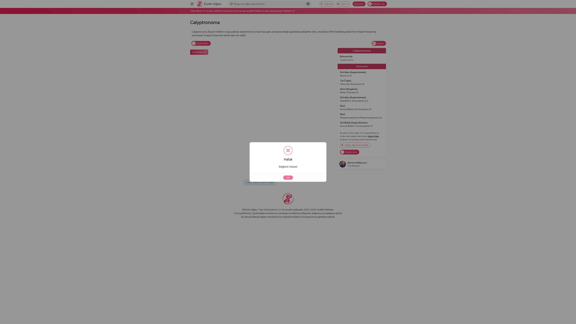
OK (288, 177)
